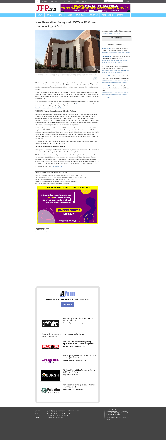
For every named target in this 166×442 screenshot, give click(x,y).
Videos (58, 414)
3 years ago (127, 52)
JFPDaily (63, 1)
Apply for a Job (59, 417)
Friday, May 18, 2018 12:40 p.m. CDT (54, 79)
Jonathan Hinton (107, 76)
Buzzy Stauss (106, 48)
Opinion (50, 15)
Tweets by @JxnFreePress (111, 33)
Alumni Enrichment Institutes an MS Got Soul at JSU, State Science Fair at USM (56, 181)
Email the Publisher (64, 416)
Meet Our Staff (50, 417)
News (40, 15)
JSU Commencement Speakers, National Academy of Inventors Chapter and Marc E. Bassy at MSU (60, 177)
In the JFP (49, 416)
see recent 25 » (106, 98)
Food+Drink (107, 15)
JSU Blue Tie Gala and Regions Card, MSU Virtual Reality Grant (52, 183)
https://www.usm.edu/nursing (84, 104)
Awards (84, 1)
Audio (62, 414)
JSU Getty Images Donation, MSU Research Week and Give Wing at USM (54, 179)
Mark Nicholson (107, 56)
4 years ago (119, 72)
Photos (49, 414)
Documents (67, 414)
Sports (120, 15)
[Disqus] (67, 259)
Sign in (127, 1)
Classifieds (55, 416)
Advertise (70, 1)
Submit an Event (60, 412)
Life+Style (93, 15)
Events (63, 410)
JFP (38, 1)
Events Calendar (51, 412)
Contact (77, 1)
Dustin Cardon (40, 79)
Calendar (80, 15)
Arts (60, 15)
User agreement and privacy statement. (117, 411)
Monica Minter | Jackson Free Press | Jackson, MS (113, 52)
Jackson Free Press (47, 8)
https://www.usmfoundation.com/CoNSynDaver (49, 108)
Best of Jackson (54, 1)
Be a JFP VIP (45, 1)
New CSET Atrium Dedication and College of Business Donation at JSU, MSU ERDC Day (58, 175)
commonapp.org (57, 166)
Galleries (53, 414)
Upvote (95, 78)
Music (69, 15)
